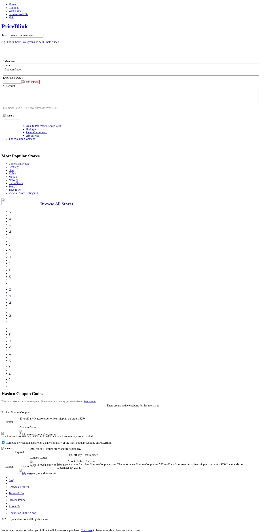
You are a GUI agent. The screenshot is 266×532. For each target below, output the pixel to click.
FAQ (11, 480)
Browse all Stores (19, 486)
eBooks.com (33, 135)
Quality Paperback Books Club (44, 125)
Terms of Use (16, 493)
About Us (14, 506)
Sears (18, 41)
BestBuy (14, 166)
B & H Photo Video (47, 41)
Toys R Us (15, 189)
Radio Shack (16, 183)
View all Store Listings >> (24, 193)
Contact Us (26, 473)
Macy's (13, 176)
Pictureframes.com (36, 132)
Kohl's (12, 173)
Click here (86, 530)
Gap (11, 170)
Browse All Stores (56, 204)
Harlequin (31, 129)
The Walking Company (22, 138)
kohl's (10, 41)
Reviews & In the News (22, 512)
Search (5, 35)
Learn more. (90, 401)
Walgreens (29, 41)
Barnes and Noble (19, 163)
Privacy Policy (17, 499)
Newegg (13, 179)
